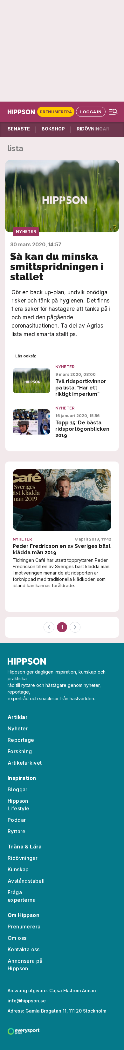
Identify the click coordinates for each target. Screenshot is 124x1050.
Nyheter (26, 231)
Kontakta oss (24, 949)
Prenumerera (56, 111)
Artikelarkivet (25, 763)
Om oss (17, 938)
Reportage (21, 740)
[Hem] (22, 112)
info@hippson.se (27, 1000)
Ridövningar (23, 858)
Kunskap (18, 869)
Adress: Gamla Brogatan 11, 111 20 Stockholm (57, 1010)
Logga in (90, 111)
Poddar (17, 820)
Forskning (20, 751)
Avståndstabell (26, 881)
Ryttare (17, 831)
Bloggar (18, 789)
